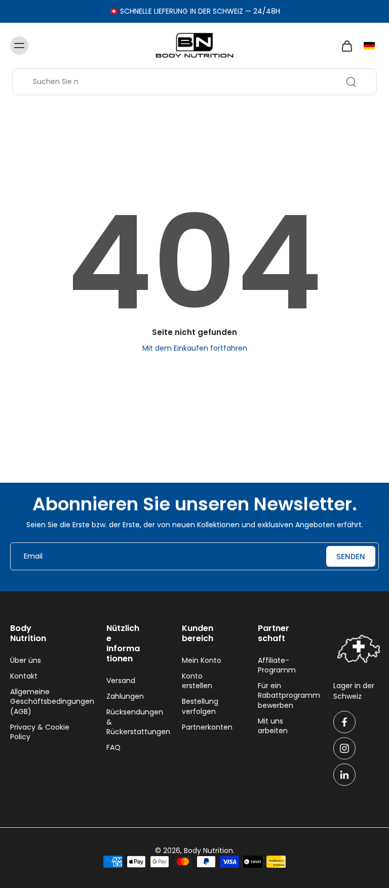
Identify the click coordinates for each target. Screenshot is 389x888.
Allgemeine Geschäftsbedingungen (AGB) (43, 701)
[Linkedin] (344, 775)
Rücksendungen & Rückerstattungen (129, 722)
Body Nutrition (208, 850)
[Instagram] (344, 748)
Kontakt (23, 676)
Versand (120, 681)
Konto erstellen (197, 681)
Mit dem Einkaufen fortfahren (194, 348)
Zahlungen (125, 696)
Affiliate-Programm (277, 665)
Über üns (25, 660)
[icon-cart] (346, 45)
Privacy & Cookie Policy (39, 732)
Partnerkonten (204, 727)
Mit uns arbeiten (273, 726)
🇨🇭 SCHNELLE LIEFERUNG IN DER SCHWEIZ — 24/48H (194, 11)
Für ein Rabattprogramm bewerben (280, 695)
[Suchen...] (351, 82)
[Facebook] (344, 722)
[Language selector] (369, 46)
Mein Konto (201, 660)
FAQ (113, 747)
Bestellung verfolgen (200, 706)
